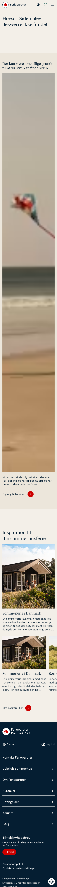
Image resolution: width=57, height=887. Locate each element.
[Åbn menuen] (53, 5)
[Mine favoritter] (45, 5)
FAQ (5, 824)
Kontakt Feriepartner (17, 757)
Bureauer (8, 791)
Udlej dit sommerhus (17, 768)
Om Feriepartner (14, 779)
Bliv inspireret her (12, 708)
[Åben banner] (51, 881)
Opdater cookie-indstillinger (19, 868)
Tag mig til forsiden (13, 494)
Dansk (10, 744)
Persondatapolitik (12, 864)
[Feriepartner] (14, 5)
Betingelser (10, 802)
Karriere (8, 813)
